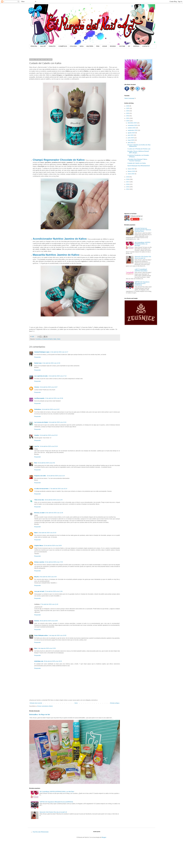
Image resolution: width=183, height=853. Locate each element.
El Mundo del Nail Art (47, 339)
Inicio (76, 703)
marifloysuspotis (39, 398)
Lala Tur (36, 446)
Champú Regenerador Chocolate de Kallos (58, 159)
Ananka (36, 435)
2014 (128, 189)
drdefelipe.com (38, 661)
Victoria (36, 387)
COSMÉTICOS (62, 46)
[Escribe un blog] (41, 337)
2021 (128, 118)
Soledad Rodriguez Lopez (42, 352)
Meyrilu (36, 576)
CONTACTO (145, 46)
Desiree (36, 621)
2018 (128, 179)
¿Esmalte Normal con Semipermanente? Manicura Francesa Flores (143, 230)
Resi (35, 463)
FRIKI (97, 46)
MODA (82, 46)
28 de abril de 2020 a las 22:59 (49, 621)
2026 (128, 106)
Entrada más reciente (36, 703)
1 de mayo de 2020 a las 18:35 (57, 635)
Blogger (104, 837)
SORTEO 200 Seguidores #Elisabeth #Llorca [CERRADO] (56, 802)
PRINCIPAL (34, 46)
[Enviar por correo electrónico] (38, 337)
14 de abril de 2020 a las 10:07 (51, 409)
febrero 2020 (131, 171)
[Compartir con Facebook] (45, 337)
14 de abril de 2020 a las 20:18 (49, 446)
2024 (128, 111)
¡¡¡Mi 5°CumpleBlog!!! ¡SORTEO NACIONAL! (141, 270)
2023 (128, 113)
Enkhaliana (37, 409)
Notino (58, 339)
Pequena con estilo (40, 475)
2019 (128, 177)
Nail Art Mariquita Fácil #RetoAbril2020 (139, 166)
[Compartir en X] (43, 337)
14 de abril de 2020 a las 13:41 (57, 422)
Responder (37, 357)
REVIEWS (113, 46)
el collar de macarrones (41, 488)
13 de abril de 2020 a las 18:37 (49, 387)
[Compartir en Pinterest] (47, 337)
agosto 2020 (131, 133)
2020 (128, 120)
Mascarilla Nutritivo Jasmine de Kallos (56, 254)
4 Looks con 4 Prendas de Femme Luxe (139, 149)
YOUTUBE (122, 46)
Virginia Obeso (38, 545)
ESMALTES (52, 46)
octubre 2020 (132, 128)
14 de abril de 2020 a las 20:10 (49, 435)
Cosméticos (38, 339)
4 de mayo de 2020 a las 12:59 (47, 648)
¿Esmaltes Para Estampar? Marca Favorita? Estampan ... (137, 160)
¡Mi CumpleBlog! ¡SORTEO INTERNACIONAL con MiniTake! (57, 791)
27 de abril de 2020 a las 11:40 (49, 604)
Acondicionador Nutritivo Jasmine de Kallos (59, 238)
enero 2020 (131, 174)
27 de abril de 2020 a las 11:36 (53, 591)
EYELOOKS (73, 46)
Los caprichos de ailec (41, 376)
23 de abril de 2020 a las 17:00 (54, 562)
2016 (128, 184)
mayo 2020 (131, 140)
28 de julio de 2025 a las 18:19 (53, 661)
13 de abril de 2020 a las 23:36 (54, 398)
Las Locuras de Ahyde (41, 422)
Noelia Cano (38, 363)
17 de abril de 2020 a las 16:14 (58, 488)
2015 (128, 187)
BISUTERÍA (90, 46)
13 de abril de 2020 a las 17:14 (57, 376)
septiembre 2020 (133, 130)
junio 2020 (131, 138)
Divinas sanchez (39, 562)
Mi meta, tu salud (39, 512)
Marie (36, 532)
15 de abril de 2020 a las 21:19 (56, 475)
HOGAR (104, 46)
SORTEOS (136, 46)
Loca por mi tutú (39, 591)
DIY (129, 46)
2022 (128, 116)
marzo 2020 (131, 169)
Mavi (35, 648)
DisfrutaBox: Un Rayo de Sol (39, 714)
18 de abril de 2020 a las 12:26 (54, 512)
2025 (128, 108)
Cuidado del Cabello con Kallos (137, 163)
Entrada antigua (114, 703)
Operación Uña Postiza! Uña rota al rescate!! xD (53, 812)
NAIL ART (43, 46)
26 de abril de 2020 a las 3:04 (48, 576)
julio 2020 (131, 135)
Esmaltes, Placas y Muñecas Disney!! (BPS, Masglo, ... (138, 152)
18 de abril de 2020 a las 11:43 (53, 500)
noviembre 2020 (132, 125)
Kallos (54, 339)
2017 (128, 182)
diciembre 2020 (132, 123)
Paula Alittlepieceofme (41, 635)
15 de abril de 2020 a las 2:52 (46, 463)
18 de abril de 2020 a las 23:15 (47, 532)
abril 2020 (131, 142)
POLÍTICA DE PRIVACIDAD (41, 832)
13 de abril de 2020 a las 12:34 (51, 363)
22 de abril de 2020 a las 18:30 (53, 545)
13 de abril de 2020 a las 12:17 (59, 352)
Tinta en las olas (39, 500)
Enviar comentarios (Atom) (45, 706)
